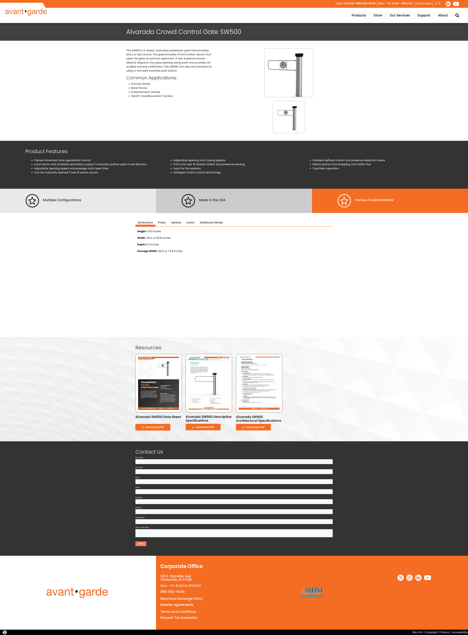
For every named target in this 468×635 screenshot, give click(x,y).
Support (423, 15)
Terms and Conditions (178, 612)
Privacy (445, 632)
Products (359, 15)
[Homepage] (78, 592)
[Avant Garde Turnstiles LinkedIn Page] (448, 3)
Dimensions (145, 222)
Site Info (417, 632)
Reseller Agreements (176, 605)
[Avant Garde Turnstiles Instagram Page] (409, 578)
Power (162, 222)
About (443, 15)
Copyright (431, 632)
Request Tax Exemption (179, 617)
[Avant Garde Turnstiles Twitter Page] (400, 578)
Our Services (400, 15)
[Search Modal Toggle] (457, 15)
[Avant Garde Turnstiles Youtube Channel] (456, 4)
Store (378, 15)
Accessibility (460, 632)
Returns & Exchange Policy (181, 598)
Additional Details (211, 222)
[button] (289, 117)
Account (425, 3)
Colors (190, 222)
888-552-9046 (172, 592)
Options (176, 222)
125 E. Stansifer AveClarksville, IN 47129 (176, 578)
